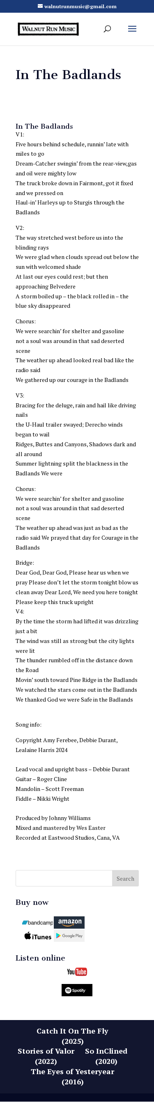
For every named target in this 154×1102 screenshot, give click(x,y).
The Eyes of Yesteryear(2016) (72, 1076)
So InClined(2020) (106, 1056)
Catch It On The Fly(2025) (72, 1036)
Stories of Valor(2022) (46, 1056)
